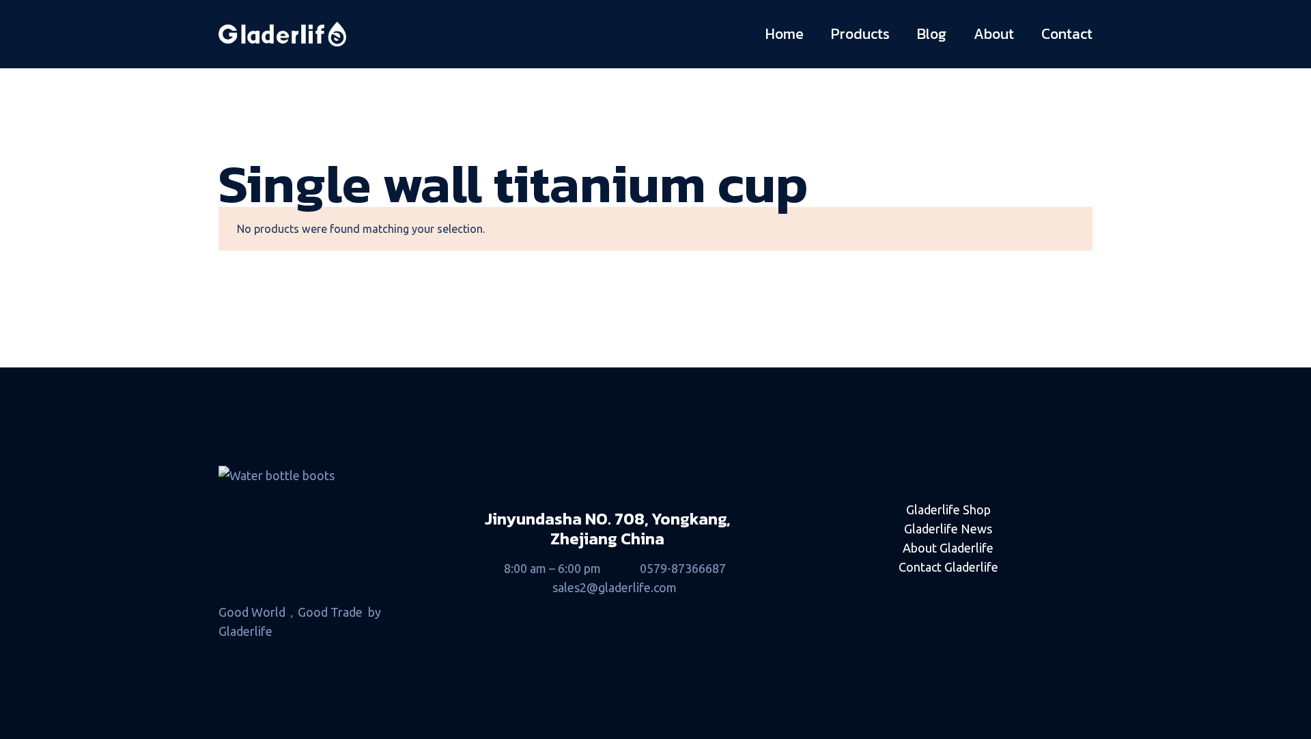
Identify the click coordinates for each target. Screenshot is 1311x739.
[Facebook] (912, 591)
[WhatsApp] (1057, 591)
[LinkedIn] (839, 591)
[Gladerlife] (282, 34)
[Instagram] (985, 591)
